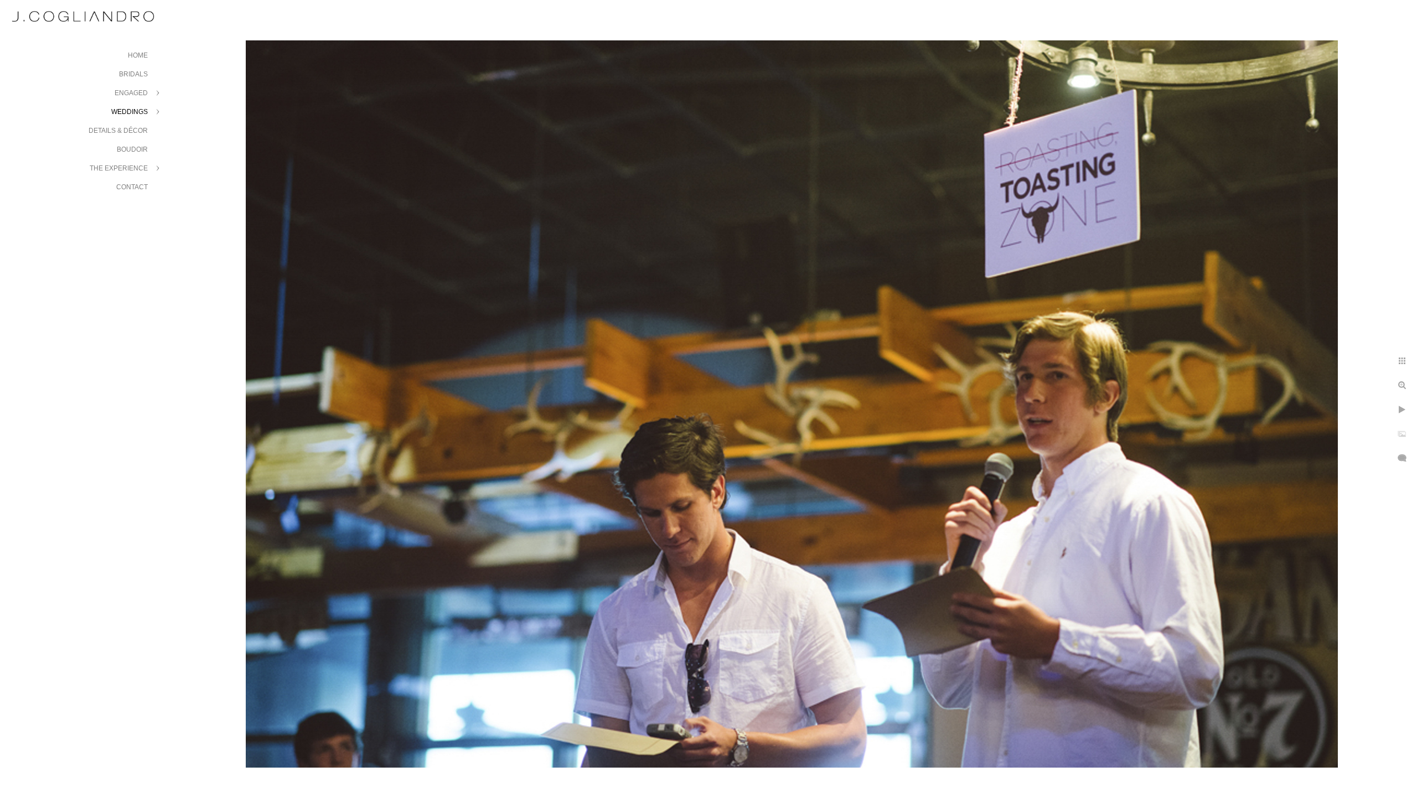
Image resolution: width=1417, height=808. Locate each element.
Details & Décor (118, 130)
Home (138, 55)
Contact (132, 187)
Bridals (133, 74)
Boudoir (132, 149)
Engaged (131, 93)
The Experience (119, 168)
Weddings (129, 112)
